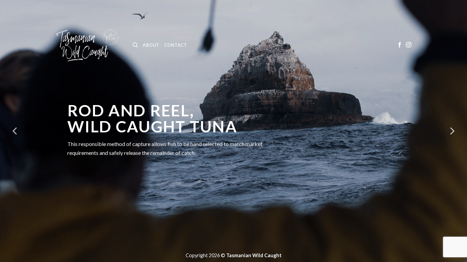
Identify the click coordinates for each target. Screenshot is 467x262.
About (151, 45)
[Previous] (15, 131)
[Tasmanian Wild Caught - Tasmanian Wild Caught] (88, 45)
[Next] (451, 131)
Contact (175, 45)
